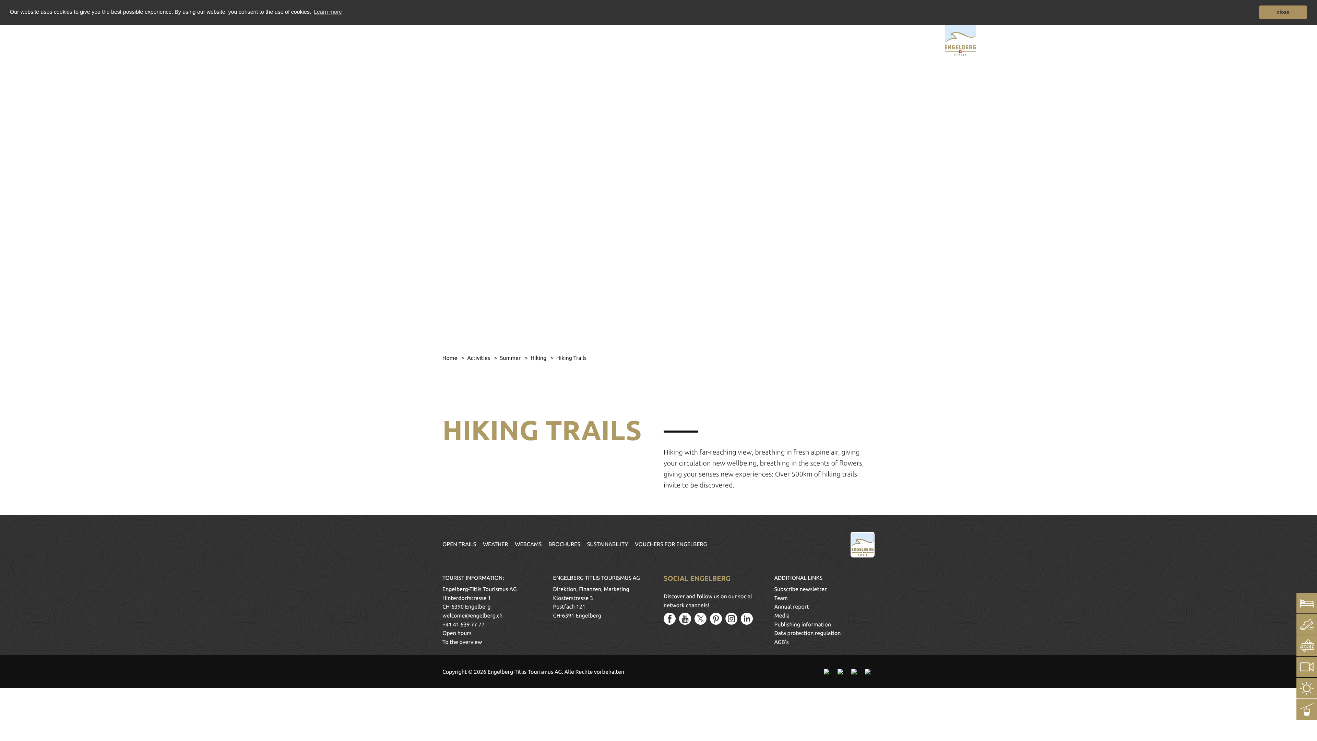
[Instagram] (731, 619)
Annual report (791, 607)
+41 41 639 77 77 (463, 625)
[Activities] (1306, 624)
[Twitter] (701, 619)
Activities (479, 358)
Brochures (564, 544)
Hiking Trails (571, 358)
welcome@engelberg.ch (472, 616)
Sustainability (607, 544)
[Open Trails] (1306, 709)
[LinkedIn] (747, 619)
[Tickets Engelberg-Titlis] (1306, 645)
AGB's (781, 642)
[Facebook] (670, 619)
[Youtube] (685, 619)
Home (450, 358)
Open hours (457, 633)
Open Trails (459, 544)
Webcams (528, 544)
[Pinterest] (716, 619)
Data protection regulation (807, 633)
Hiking (539, 358)
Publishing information (802, 625)
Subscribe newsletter (800, 589)
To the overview (462, 642)
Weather (495, 544)
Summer (511, 358)
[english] (366, 39)
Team (781, 598)
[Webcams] (1306, 667)
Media (782, 616)
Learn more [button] (328, 12)
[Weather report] (1306, 688)
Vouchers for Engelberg (671, 544)
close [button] (1283, 12)
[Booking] (1306, 603)
